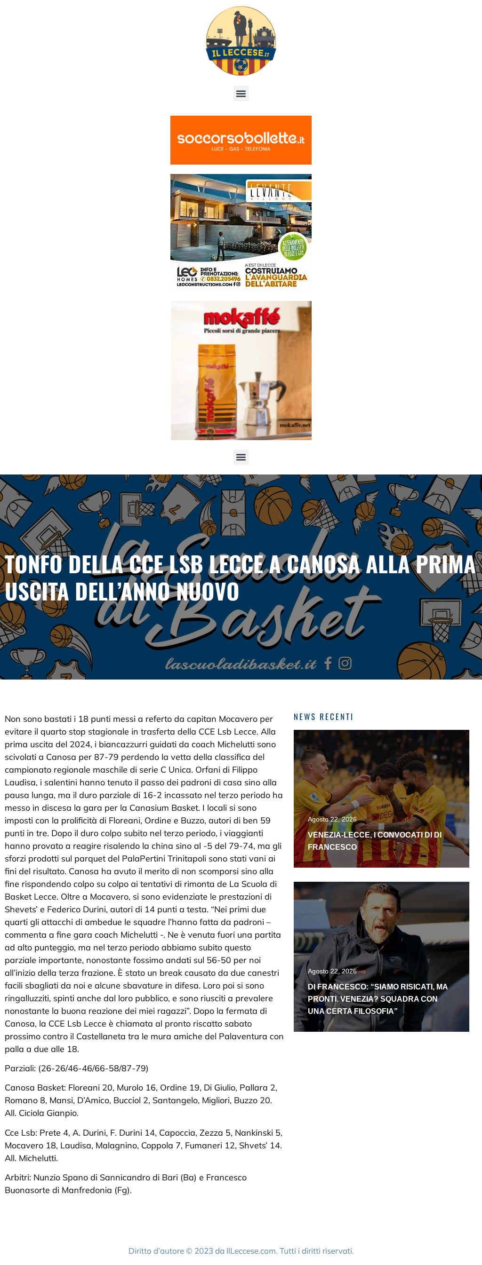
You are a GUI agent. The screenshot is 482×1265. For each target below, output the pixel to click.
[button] (241, 93)
